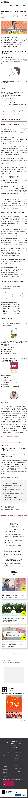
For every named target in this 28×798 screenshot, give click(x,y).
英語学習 (5, 755)
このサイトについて (19, 768)
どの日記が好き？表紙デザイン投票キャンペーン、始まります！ (13, 546)
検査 (16, 180)
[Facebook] (11, 748)
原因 (7, 410)
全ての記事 (5, 769)
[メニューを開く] (26, 2)
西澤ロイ (16, 15)
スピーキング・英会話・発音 (9, 15)
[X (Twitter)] (17, 748)
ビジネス (5, 761)
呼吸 (4, 248)
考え (8, 188)
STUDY (2, 15)
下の (21, 286)
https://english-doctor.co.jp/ (12, 436)
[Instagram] (14, 748)
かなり (22, 132)
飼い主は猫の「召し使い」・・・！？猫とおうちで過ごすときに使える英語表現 (14, 550)
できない (23, 207)
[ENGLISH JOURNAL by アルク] (5, 2)
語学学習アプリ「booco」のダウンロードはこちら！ (14, 515)
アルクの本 (17, 761)
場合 (2, 271)
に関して (25, 358)
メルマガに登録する (7, 783)
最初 (19, 169)
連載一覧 (17, 755)
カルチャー (5, 764)
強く (2, 160)
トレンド (5, 766)
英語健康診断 (3, 17)
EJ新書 (16, 758)
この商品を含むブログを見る (9, 353)
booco (10, 455)
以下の (25, 60)
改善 (17, 120)
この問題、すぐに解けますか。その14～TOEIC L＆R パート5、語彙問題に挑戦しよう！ (14, 536)
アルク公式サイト (19, 771)
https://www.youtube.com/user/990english (11, 442)
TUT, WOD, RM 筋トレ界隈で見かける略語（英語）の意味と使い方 (14, 530)
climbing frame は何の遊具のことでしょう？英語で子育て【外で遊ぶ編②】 (13, 560)
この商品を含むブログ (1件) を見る (11, 386)
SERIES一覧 (14, 654)
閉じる (23, 795)
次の (8, 477)
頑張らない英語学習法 (11, 81)
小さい (10, 233)
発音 (24, 259)
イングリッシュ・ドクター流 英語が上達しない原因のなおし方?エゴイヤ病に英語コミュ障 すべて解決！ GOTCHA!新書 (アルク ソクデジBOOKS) (14, 342)
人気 (10, 323)
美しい (5, 39)
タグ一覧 (3, 661)
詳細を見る (18, 795)
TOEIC (4, 758)
